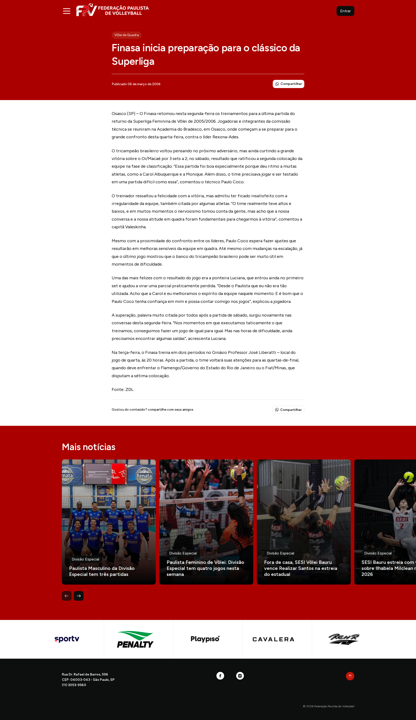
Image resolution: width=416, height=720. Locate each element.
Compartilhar (291, 84)
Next (79, 596)
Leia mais (109, 522)
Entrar (345, 11)
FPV (112, 9)
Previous (67, 596)
